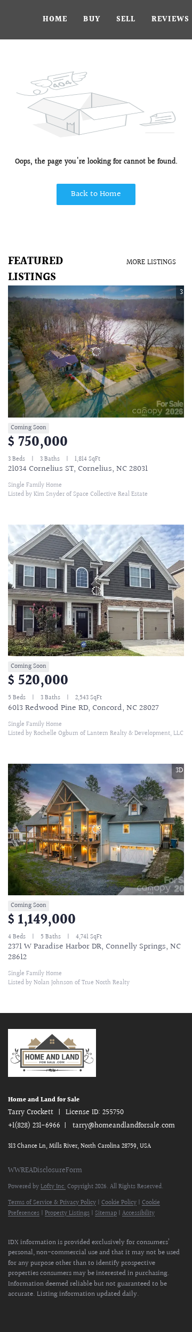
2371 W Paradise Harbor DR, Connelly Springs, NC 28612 (94, 952)
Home (55, 20)
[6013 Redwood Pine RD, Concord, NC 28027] (96, 591)
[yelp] (77, 1310)
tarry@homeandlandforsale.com (124, 1126)
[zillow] (56, 1310)
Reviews (170, 20)
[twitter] (34, 1310)
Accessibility (138, 1213)
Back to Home (96, 194)
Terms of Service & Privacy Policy (52, 1203)
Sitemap (106, 1213)
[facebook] (13, 1310)
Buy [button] (91, 20)
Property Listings (67, 1213)
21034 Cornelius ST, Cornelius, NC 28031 (78, 469)
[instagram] (98, 1310)
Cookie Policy (119, 1203)
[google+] (162, 1310)
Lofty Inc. (53, 1187)
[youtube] (120, 1310)
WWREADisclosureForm (45, 1170)
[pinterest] (141, 1310)
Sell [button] (125, 20)
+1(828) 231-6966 (34, 1126)
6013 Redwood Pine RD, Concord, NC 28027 (83, 708)
